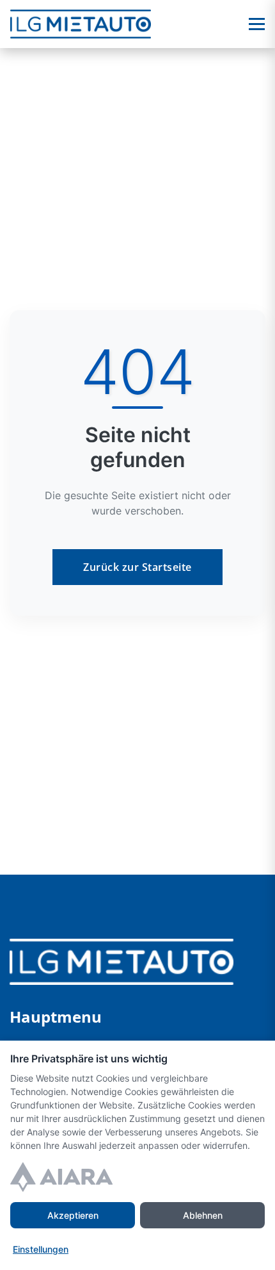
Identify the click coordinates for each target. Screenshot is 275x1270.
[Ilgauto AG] (121, 960)
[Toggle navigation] (257, 24)
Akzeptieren (72, 1215)
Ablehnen (203, 1215)
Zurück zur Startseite (137, 567)
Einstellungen (40, 1249)
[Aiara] (61, 1177)
